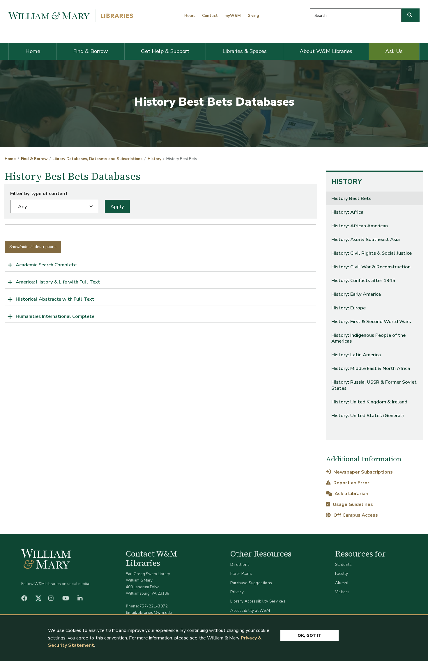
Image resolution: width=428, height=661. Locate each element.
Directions (240, 564)
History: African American (359, 225)
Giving (253, 15)
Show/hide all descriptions (32, 246)
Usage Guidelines (352, 504)
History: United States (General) (367, 415)
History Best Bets (351, 198)
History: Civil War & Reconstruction (371, 266)
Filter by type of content (39, 193)
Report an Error (350, 482)
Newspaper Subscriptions (362, 472)
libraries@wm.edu (155, 612)
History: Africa (347, 212)
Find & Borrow (90, 51)
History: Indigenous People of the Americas (368, 338)
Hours (189, 15)
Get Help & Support (165, 51)
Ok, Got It (309, 635)
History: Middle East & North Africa (370, 368)
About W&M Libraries (326, 51)
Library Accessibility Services (257, 601)
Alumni (342, 583)
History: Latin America (356, 354)
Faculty (341, 573)
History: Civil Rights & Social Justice (371, 253)
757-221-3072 (153, 606)
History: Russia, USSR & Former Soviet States (374, 385)
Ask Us (394, 51)
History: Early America (356, 294)
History (154, 159)
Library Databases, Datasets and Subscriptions (97, 159)
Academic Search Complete (46, 264)
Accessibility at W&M (250, 610)
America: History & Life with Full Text (58, 282)
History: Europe (348, 307)
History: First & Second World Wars (371, 321)
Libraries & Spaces (244, 51)
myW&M (232, 15)
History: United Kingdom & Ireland (369, 401)
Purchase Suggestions (251, 583)
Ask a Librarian (350, 493)
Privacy (237, 592)
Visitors (342, 592)
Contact (210, 15)
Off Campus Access (355, 515)
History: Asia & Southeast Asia (365, 239)
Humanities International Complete (55, 316)
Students (343, 564)
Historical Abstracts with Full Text (55, 299)
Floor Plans (241, 573)
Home (32, 51)
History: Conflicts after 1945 (363, 280)
